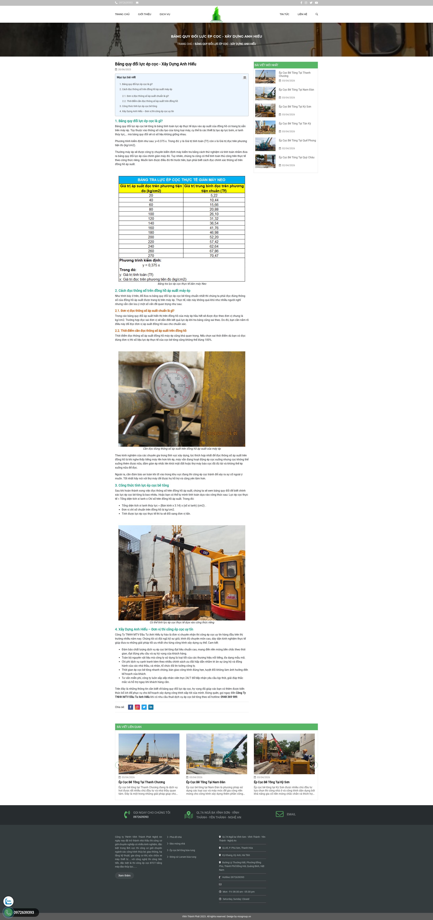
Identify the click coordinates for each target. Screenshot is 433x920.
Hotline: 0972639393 (233, 877)
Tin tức (284, 14)
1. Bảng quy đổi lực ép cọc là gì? (136, 84)
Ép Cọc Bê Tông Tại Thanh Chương (295, 74)
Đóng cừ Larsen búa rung (183, 856)
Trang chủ (122, 14)
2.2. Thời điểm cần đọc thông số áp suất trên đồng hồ (150, 101)
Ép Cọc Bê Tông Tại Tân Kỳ (295, 123)
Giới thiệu (144, 14)
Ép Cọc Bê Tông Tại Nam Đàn (296, 89)
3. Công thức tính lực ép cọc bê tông (139, 106)
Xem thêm (124, 875)
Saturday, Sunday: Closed (236, 899)
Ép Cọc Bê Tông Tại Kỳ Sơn (295, 106)
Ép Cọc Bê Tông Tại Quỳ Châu (296, 157)
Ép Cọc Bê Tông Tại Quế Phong (297, 140)
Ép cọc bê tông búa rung (182, 850)
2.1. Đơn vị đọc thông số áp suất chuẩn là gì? (145, 96)
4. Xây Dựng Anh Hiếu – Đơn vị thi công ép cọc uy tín (147, 111)
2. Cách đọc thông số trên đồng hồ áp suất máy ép (146, 89)
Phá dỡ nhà (176, 837)
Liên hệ (302, 14)
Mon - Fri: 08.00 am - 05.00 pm (239, 891)
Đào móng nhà (177, 843)
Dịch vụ (165, 14)
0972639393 (126, 2)
